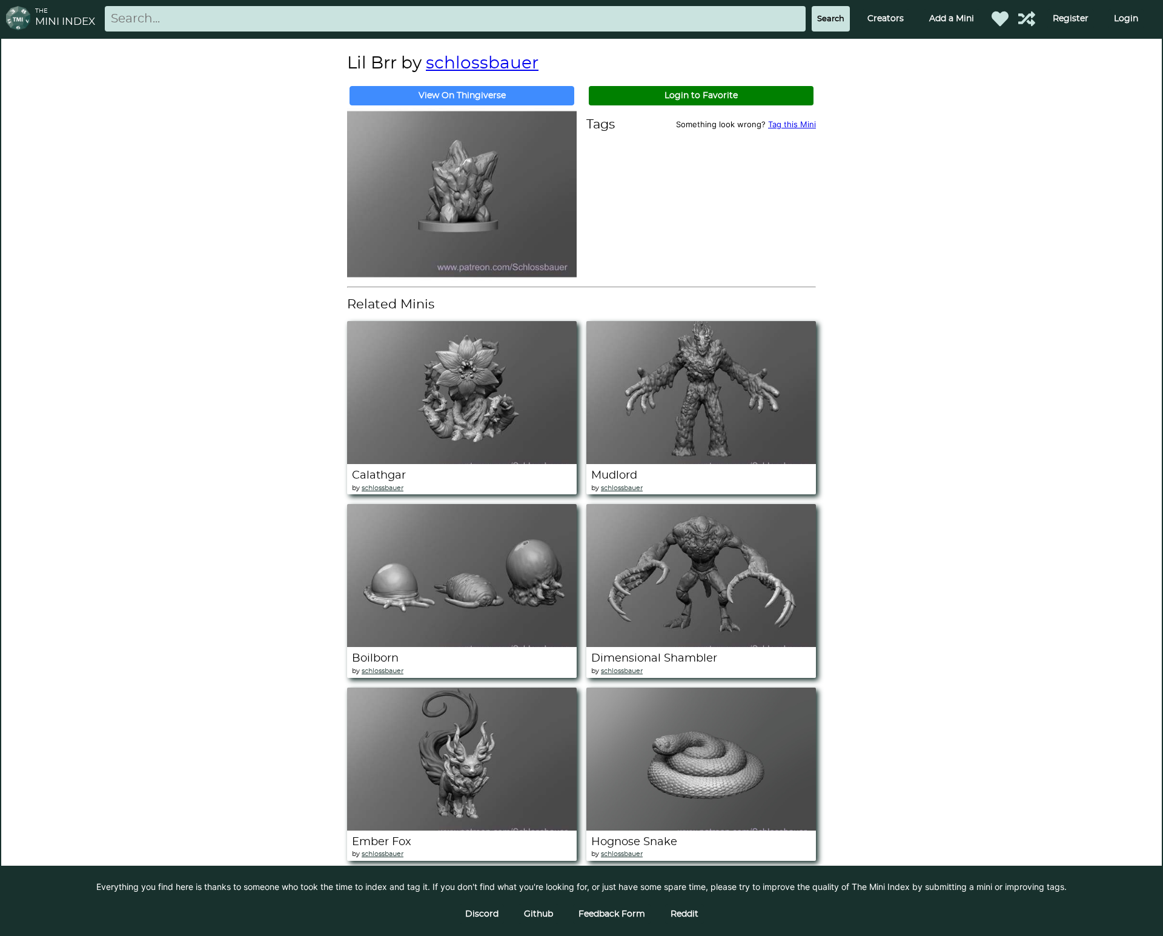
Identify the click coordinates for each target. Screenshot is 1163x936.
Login (1126, 19)
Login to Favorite (701, 95)
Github (538, 914)
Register (1070, 19)
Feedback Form (611, 914)
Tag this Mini (792, 124)
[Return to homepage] (20, 19)
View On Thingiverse (462, 95)
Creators (885, 19)
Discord (482, 914)
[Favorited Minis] (1000, 18)
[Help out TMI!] (1026, 18)
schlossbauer (482, 63)
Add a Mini (951, 19)
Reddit (684, 914)
